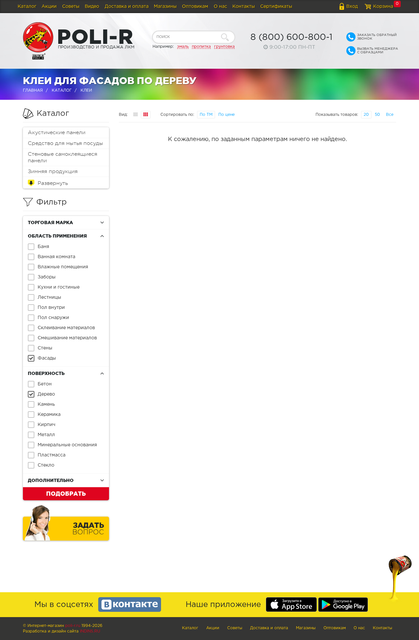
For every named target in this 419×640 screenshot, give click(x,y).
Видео (92, 7)
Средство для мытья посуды (65, 143)
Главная (33, 90)
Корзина (383, 7)
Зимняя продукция (53, 171)
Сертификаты (276, 7)
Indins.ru (90, 631)
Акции (49, 7)
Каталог (27, 7)
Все (389, 114)
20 (366, 114)
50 (377, 114)
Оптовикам (195, 7)
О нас (220, 7)
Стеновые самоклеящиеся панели (62, 157)
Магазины (165, 7)
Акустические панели (56, 132)
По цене (226, 114)
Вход (352, 7)
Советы (71, 7)
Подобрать (66, 493)
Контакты (243, 7)
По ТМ (206, 114)
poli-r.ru (72, 626)
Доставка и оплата (127, 7)
